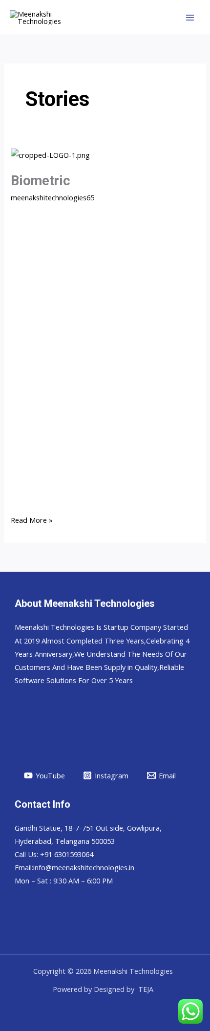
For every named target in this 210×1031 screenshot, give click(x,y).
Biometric (40, 181)
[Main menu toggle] (190, 17)
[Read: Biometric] (50, 154)
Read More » (32, 519)
